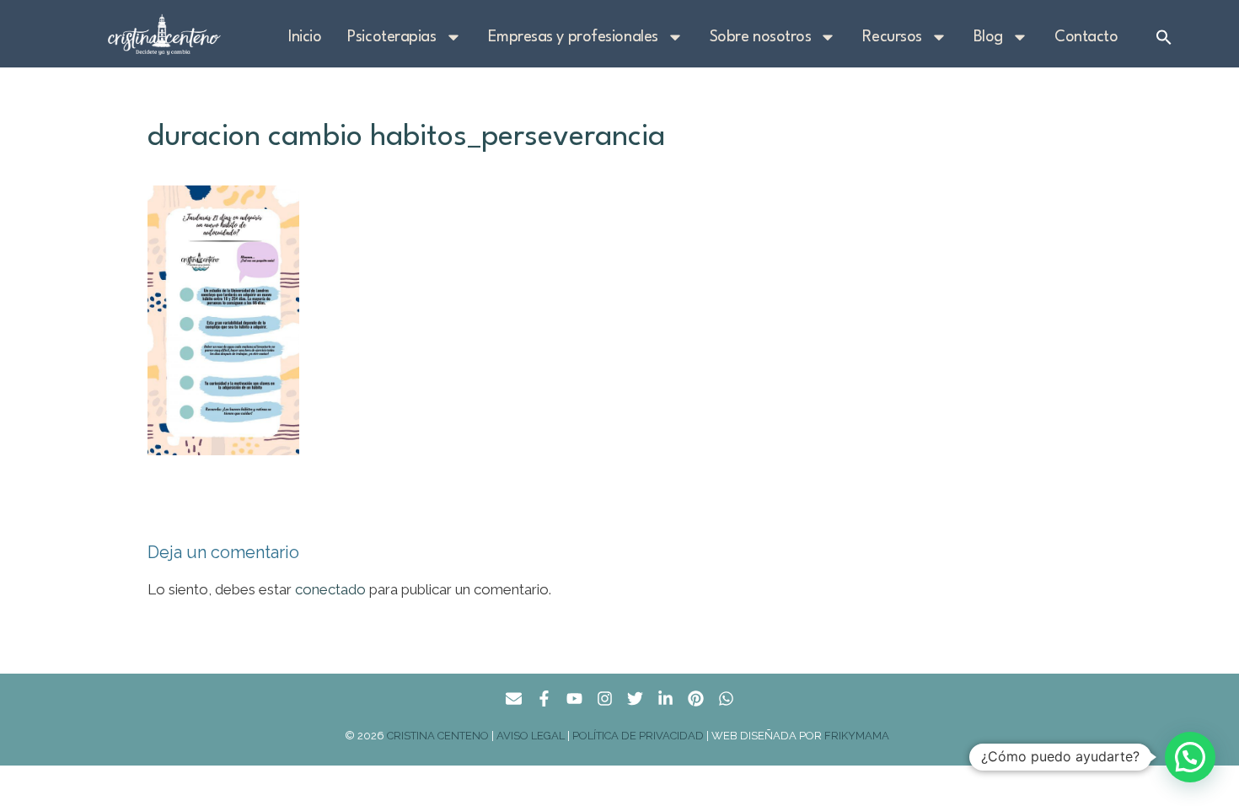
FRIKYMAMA (859, 735)
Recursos (891, 37)
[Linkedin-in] (665, 698)
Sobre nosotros (761, 37)
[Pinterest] (696, 698)
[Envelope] (514, 698)
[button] (1164, 37)
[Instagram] (605, 698)
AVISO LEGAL (530, 735)
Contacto (1086, 37)
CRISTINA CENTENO (438, 735)
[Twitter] (635, 698)
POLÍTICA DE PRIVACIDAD (638, 735)
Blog (988, 37)
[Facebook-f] (544, 698)
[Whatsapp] (726, 698)
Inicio (304, 37)
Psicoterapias (391, 37)
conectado (330, 589)
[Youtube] (574, 698)
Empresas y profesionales (573, 37)
